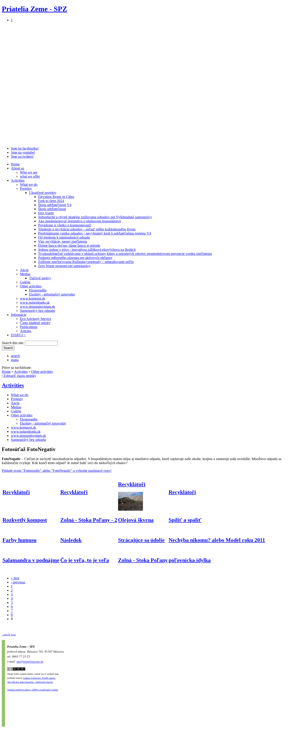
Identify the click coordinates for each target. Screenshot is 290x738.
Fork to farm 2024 (51, 201)
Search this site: (13, 343)
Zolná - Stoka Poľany (143, 560)
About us (17, 168)
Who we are (28, 172)
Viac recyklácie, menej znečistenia (62, 241)
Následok (71, 540)
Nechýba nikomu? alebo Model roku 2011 (217, 540)
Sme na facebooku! (25, 148)
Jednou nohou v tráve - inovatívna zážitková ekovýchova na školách (87, 249)
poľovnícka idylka (190, 560)
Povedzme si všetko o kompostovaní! (64, 225)
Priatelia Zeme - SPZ (34, 9)
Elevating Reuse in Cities (56, 197)
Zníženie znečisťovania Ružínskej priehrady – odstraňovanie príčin (86, 262)
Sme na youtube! (23, 152)
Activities (17, 180)
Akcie (24, 270)
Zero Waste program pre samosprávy (64, 266)
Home (15, 164)
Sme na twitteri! (22, 156)
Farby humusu (19, 540)
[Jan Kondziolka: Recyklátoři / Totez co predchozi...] (130, 509)
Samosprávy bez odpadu (37, 311)
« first (15, 578)
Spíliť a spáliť (185, 520)
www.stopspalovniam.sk (37, 306)
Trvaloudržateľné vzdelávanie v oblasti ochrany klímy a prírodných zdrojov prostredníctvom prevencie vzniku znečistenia (125, 254)
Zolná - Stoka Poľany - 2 (88, 520)
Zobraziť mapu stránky (19, 376)
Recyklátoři (16, 492)
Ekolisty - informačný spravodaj (52, 294)
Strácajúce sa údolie (141, 540)
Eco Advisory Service (35, 319)
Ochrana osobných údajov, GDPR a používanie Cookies (32, 690)
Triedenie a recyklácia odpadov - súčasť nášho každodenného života (86, 229)
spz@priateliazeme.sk (30, 661)
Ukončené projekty (42, 193)
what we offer (30, 176)
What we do (28, 184)
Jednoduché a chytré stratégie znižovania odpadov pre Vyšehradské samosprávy (95, 217)
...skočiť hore (9, 634)
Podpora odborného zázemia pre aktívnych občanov (75, 258)
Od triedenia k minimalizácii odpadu (64, 237)
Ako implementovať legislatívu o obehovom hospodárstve (79, 221)
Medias (25, 274)
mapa (15, 360)
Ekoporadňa (37, 290)
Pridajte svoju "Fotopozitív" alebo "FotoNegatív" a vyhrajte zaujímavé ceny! (56, 470)
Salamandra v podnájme (30, 560)
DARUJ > (18, 335)
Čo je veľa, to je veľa (84, 560)
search (15, 356)
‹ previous (18, 582)
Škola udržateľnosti (52, 209)
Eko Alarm (46, 213)
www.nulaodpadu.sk (35, 302)
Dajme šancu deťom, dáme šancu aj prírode (69, 245)
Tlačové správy (40, 278)
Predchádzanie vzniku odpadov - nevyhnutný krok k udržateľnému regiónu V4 (94, 233)
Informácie (18, 315)
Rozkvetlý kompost (24, 520)
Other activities (30, 286)
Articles (25, 331)
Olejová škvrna (136, 520)
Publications (28, 327)
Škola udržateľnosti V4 (54, 205)
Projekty (26, 188)
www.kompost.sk (32, 298)
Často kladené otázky (35, 323)
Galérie (25, 282)
